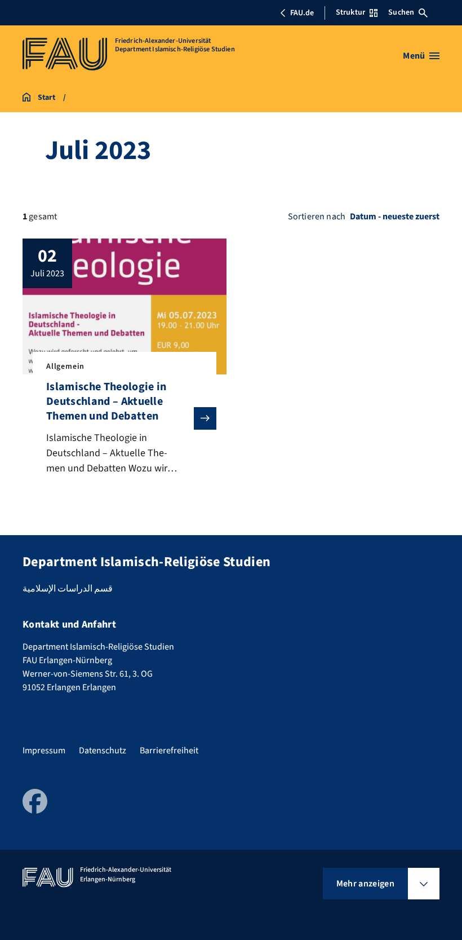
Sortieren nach (316, 216)
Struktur (350, 12)
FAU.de (302, 13)
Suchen (401, 12)
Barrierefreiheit (169, 750)
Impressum (44, 750)
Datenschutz (102, 750)
